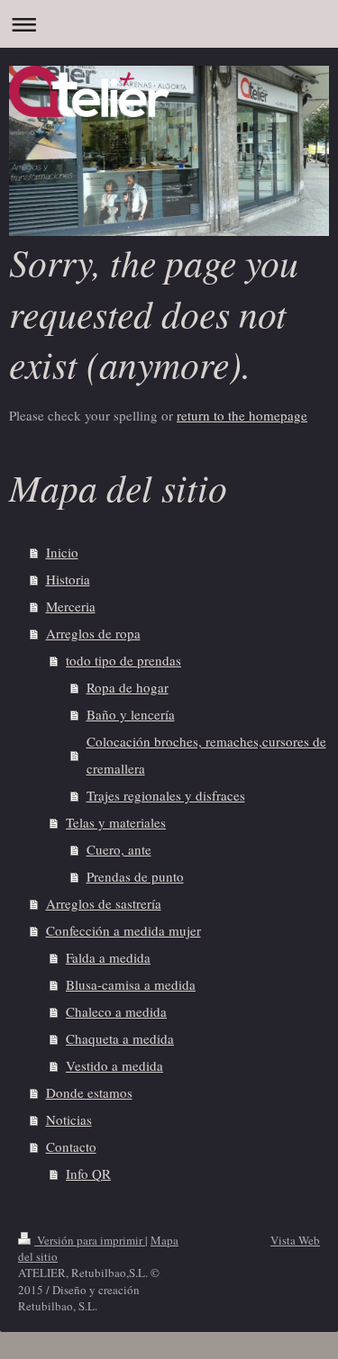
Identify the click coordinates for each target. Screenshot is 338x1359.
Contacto (71, 1146)
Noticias (69, 1119)
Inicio (62, 552)
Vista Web (295, 1240)
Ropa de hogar (128, 687)
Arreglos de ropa (93, 633)
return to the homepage (242, 415)
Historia (68, 579)
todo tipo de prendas (123, 660)
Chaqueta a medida (120, 1038)
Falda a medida (108, 957)
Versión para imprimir (89, 1240)
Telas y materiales (116, 822)
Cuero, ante (119, 849)
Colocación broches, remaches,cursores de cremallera (206, 754)
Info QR (88, 1173)
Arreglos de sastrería (103, 903)
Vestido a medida (114, 1065)
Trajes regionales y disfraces (166, 795)
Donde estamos (89, 1092)
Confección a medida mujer (123, 930)
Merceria (71, 606)
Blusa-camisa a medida (131, 984)
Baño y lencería (131, 714)
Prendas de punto (135, 876)
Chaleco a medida (116, 1011)
